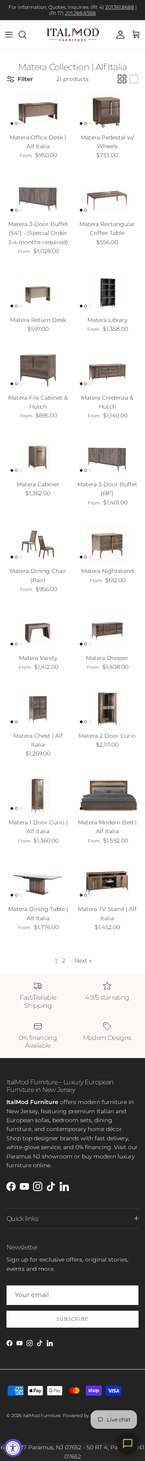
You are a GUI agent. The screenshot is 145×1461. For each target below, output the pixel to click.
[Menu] (9, 35)
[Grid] (122, 79)
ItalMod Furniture (42, 1415)
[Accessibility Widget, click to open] (13, 1448)
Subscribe (72, 1319)
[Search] (26, 35)
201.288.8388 (80, 13)
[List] (134, 79)
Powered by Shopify (85, 1415)
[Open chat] (128, 1444)
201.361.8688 (119, 7)
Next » (83, 960)
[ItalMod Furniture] (73, 34)
